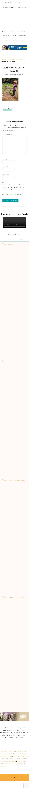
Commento (7, 134)
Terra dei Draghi (21, 754)
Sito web (5, 175)
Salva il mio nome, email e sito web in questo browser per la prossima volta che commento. (13, 187)
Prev (6, 109)
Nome (5, 159)
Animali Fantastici (21, 758)
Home (3, 57)
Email (5, 167)
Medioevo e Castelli (7, 754)
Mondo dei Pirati (19, 751)
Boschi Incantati (6, 751)
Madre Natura (10, 763)
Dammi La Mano (14, 21)
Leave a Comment (15, 75)
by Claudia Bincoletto (14, 778)
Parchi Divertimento (20, 756)
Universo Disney (6, 756)
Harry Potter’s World (8, 761)
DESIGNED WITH (24, 775)
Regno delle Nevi (7, 758)
